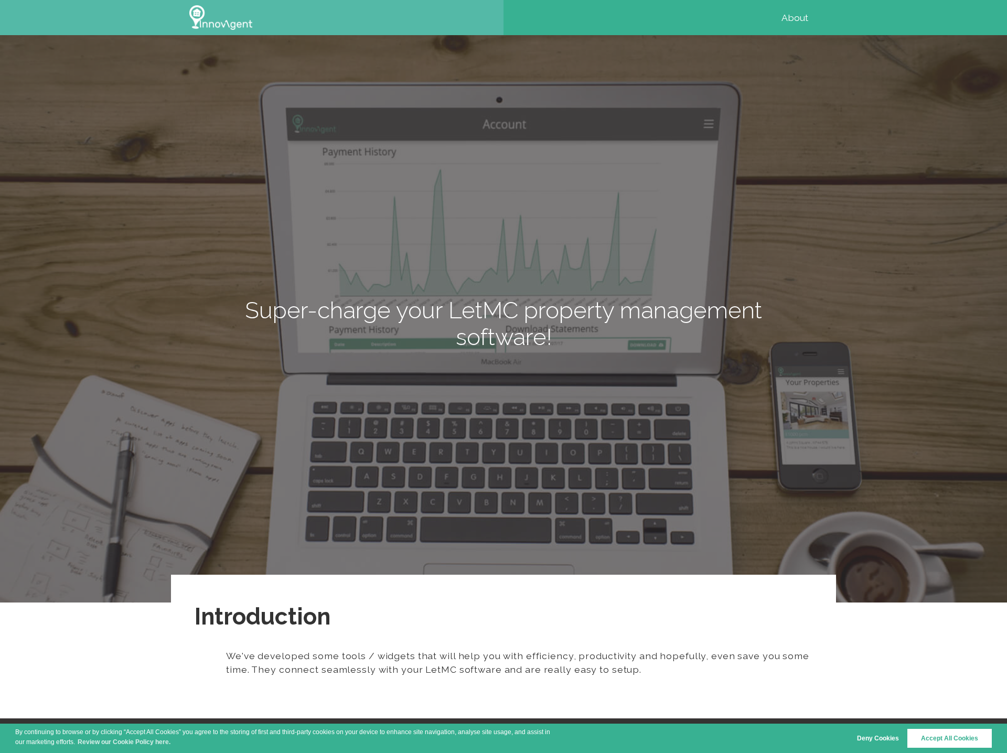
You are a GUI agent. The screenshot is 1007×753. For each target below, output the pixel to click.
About (794, 17)
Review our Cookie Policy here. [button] (124, 742)
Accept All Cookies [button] (949, 738)
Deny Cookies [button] (878, 738)
